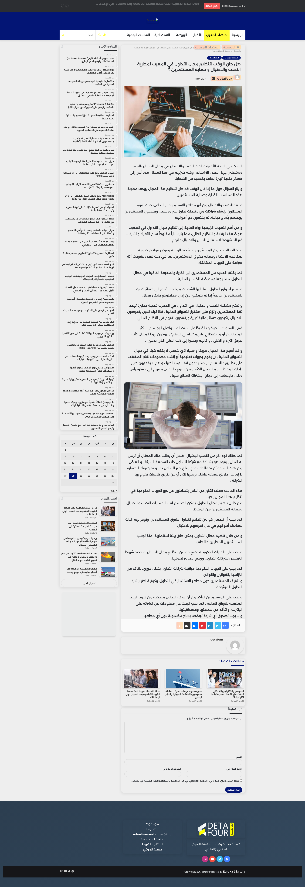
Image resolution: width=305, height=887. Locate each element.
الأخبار (197, 35)
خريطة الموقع (152, 849)
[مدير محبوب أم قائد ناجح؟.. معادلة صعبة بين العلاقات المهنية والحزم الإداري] (183, 678)
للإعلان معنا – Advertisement (152, 834)
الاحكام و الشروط (152, 844)
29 (73, 476)
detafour (224, 79)
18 (105, 469)
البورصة (181, 35)
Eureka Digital (233, 871)
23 (65, 469)
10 (113, 463)
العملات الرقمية (138, 35)
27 (89, 476)
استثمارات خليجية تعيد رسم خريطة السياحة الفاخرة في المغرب (155, 6)
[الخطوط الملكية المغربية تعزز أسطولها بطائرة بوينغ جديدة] (108, 572)
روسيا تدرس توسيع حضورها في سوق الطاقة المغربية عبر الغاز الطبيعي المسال (80, 541)
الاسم (239, 757)
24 (113, 476)
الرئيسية (237, 35)
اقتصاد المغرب (216, 35)
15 (73, 463)
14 (81, 463)
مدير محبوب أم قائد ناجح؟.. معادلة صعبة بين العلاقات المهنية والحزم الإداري (183, 694)
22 (73, 469)
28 (81, 476)
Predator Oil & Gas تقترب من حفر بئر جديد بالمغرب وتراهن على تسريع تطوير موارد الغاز (79, 557)
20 (89, 469)
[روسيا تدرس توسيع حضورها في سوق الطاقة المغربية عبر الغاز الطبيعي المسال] (108, 541)
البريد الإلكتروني (234, 769)
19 (97, 469)
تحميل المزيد (88, 583)
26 (97, 476)
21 (81, 469)
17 (113, 469)
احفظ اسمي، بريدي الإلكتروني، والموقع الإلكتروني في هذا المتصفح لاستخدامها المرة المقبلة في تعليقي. (186, 780)
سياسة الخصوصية (152, 839)
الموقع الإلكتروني (172, 769)
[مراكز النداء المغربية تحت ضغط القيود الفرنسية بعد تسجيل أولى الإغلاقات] (141, 678)
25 (105, 476)
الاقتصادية (162, 35)
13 (89, 463)
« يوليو (114, 490)
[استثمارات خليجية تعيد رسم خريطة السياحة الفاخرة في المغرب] (108, 526)
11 (105, 463)
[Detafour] (152, 20)
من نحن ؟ (152, 824)
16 (65, 463)
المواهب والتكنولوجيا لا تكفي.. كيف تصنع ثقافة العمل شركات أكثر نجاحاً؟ (227, 694)
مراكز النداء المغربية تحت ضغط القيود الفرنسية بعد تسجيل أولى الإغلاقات (142, 694)
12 (97, 463)
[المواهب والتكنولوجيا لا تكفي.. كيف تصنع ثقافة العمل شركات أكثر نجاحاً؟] (225, 678)
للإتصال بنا (152, 829)
